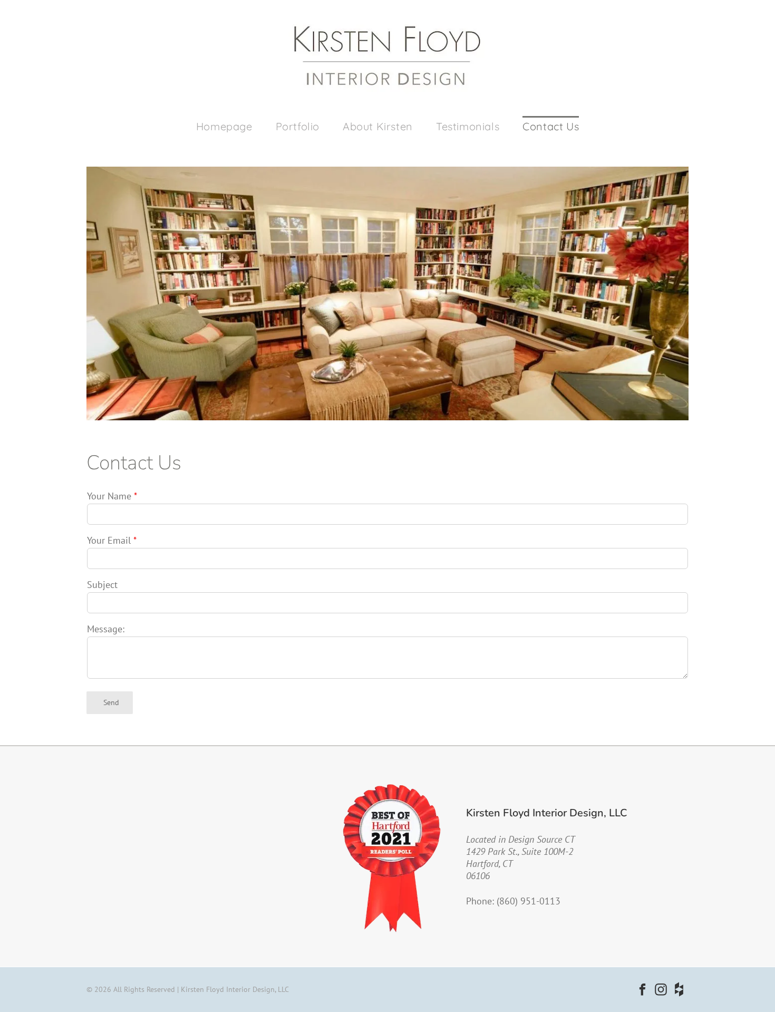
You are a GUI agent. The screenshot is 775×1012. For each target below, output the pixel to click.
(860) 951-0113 (528, 901)
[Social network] (679, 990)
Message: (105, 629)
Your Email (109, 540)
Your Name (109, 496)
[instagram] (661, 990)
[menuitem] (224, 127)
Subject (102, 585)
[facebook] (642, 990)
